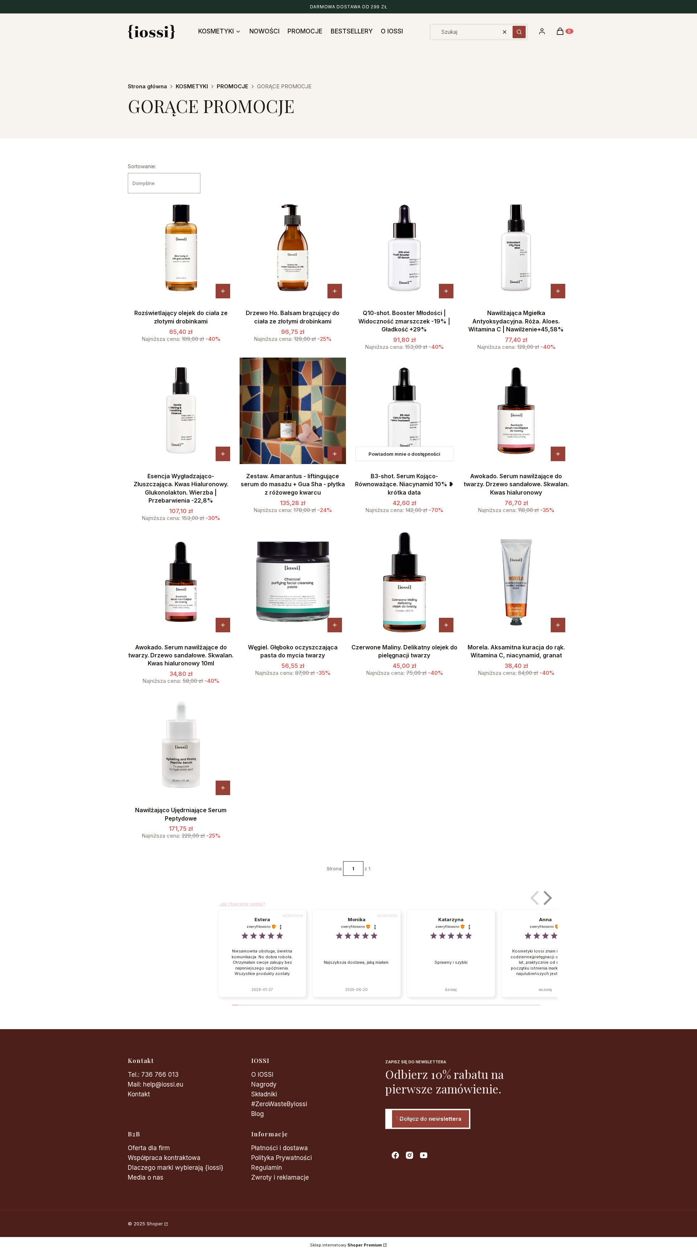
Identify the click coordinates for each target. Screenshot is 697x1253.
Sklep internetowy (346, 1245)
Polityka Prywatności (281, 1157)
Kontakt (139, 1094)
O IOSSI (262, 1074)
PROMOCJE (232, 86)
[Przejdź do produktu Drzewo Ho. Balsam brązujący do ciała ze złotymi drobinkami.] (293, 247)
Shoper (155, 1223)
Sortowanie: (142, 166)
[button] (519, 32)
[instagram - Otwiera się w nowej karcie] (409, 1155)
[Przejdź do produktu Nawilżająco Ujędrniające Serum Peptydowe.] (181, 744)
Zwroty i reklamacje (280, 1177)
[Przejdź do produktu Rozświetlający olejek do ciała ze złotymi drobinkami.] (181, 247)
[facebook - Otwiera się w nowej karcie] (395, 1155)
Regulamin (266, 1167)
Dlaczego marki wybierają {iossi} (175, 1167)
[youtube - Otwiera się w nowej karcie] (423, 1155)
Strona (334, 868)
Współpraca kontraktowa (164, 1157)
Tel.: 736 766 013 (153, 1074)
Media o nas (145, 1177)
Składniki (264, 1094)
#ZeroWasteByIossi (279, 1104)
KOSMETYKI (192, 86)
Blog (257, 1113)
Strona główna (147, 86)
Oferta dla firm (149, 1148)
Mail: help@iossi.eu (155, 1084)
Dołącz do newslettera (430, 1118)
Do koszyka (223, 291)
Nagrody (264, 1084)
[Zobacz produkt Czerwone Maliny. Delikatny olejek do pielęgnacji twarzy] (446, 625)
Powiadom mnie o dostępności (404, 454)
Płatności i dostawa (279, 1148)
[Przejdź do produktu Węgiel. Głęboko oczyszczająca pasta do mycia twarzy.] (293, 581)
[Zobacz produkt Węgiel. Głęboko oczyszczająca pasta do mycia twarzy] (334, 625)
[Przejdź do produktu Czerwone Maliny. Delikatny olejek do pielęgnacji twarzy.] (404, 581)
